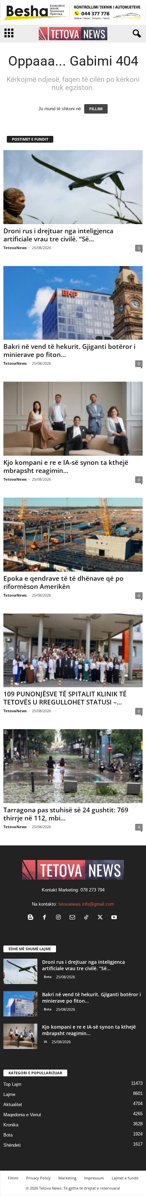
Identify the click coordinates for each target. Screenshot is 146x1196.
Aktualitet (12, 1104)
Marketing (67, 1177)
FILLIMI (96, 109)
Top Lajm (12, 1084)
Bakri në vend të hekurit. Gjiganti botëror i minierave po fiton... (69, 350)
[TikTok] (88, 917)
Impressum (94, 1177)
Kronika (10, 1124)
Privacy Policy (38, 1177)
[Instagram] (60, 917)
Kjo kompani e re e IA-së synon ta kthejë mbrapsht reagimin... (65, 466)
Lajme (9, 1094)
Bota (48, 976)
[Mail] (74, 917)
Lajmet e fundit (125, 1177)
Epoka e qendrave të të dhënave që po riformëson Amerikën (63, 582)
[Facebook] (46, 917)
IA (45, 1041)
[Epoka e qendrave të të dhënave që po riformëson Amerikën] (73, 535)
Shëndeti (12, 1145)
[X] (102, 917)
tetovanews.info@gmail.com (86, 904)
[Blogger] (32, 917)
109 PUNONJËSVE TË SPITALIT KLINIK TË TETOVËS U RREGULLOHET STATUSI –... (65, 698)
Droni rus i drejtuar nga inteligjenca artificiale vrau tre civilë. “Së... (58, 234)
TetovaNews (14, 247)
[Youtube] (115, 917)
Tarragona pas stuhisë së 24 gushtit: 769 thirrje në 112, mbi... (65, 814)
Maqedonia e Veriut (22, 1114)
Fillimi (13, 1177)
